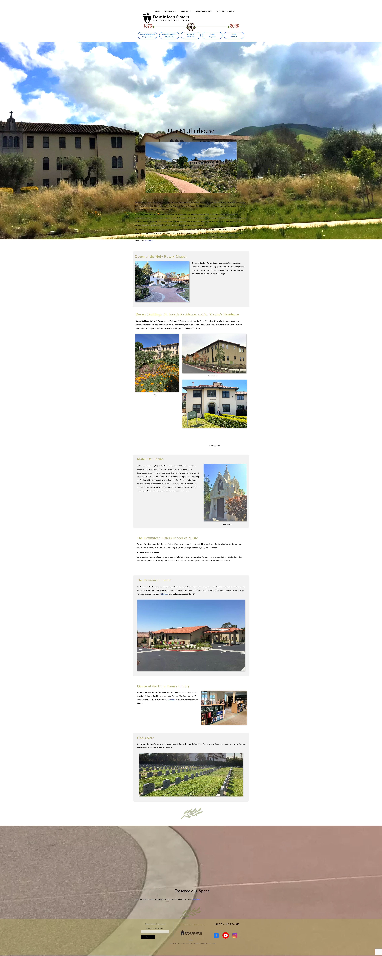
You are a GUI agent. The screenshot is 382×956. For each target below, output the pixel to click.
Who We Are (169, 11)
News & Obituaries (203, 11)
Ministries (185, 11)
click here (148, 240)
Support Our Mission (225, 11)
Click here (164, 594)
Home (157, 11)
